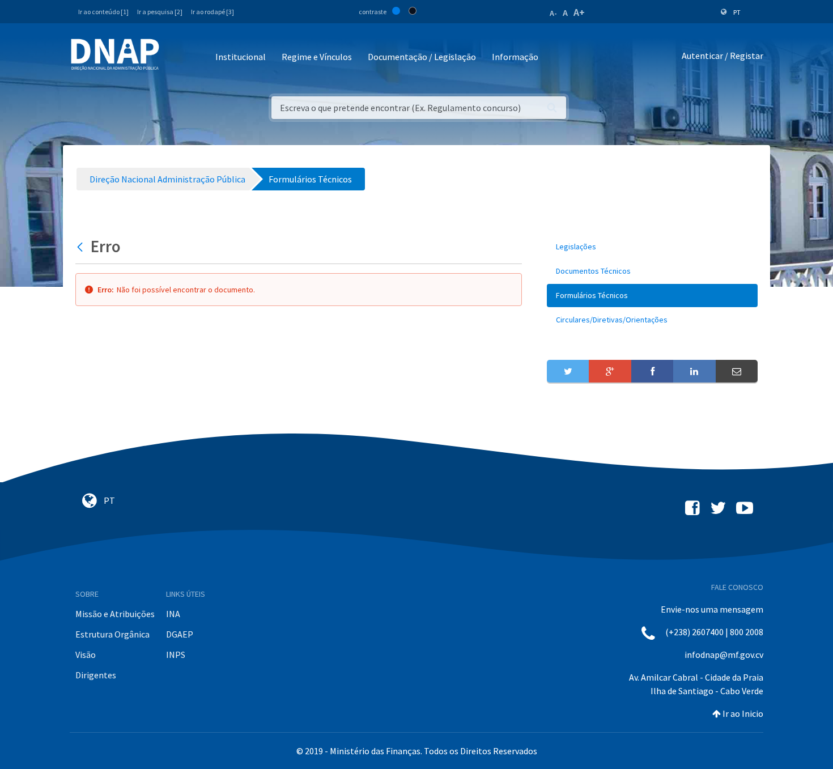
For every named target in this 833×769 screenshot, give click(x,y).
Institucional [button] (240, 56)
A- (553, 13)
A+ (579, 12)
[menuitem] (652, 246)
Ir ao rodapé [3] (212, 11)
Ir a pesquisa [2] (159, 11)
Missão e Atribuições (115, 613)
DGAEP (179, 634)
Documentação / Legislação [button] (422, 56)
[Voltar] (81, 246)
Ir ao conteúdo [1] (103, 11)
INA (173, 613)
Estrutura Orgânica (112, 634)
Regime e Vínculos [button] (317, 56)
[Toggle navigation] (175, 57)
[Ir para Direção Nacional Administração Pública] (115, 54)
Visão (85, 654)
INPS (175, 654)
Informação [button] (515, 56)
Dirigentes (95, 675)
